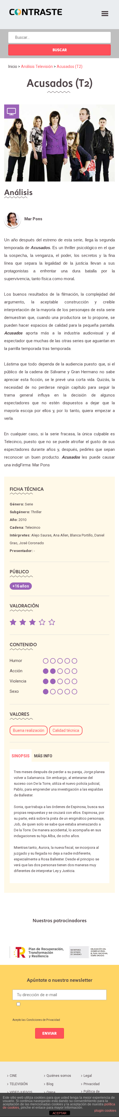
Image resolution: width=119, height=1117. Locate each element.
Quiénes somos (58, 1076)
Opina (50, 1092)
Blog (49, 1084)
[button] (105, 13)
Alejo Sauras (41, 535)
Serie (29, 504)
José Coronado (31, 543)
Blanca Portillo (81, 535)
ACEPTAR (59, 1113)
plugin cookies (105, 1111)
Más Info (43, 756)
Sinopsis (21, 756)
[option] (59, 952)
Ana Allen (60, 535)
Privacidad (92, 1084)
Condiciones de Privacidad (43, 1019)
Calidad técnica (66, 730)
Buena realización (28, 730)
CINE (13, 1076)
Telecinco (32, 527)
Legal (88, 1076)
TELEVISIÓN (19, 1084)
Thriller (36, 512)
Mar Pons (33, 219)
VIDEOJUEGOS (21, 1092)
